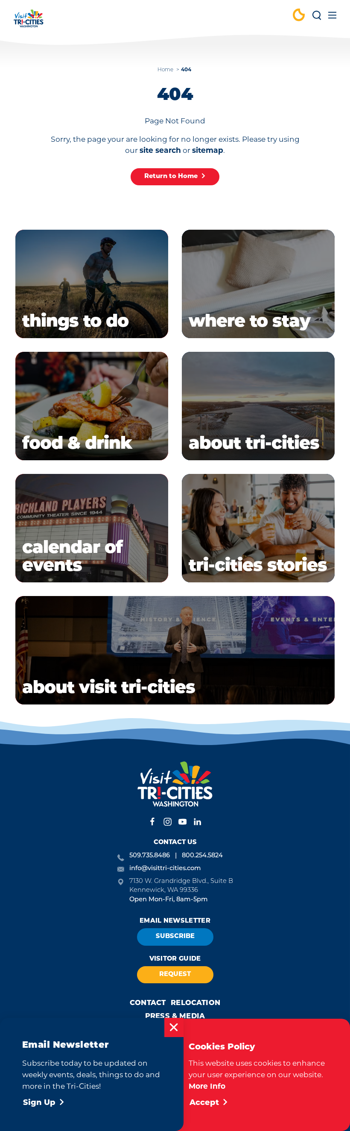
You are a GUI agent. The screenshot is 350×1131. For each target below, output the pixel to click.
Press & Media (175, 1016)
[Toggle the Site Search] (316, 18)
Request (175, 974)
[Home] (29, 22)
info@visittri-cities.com (165, 868)
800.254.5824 (202, 856)
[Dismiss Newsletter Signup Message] (174, 1027)
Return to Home (171, 176)
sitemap (207, 150)
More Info (207, 1085)
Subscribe (175, 936)
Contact (148, 1003)
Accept (204, 1103)
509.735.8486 (149, 856)
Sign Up (39, 1103)
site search (160, 150)
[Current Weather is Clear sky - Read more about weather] (298, 16)
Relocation (195, 1003)
